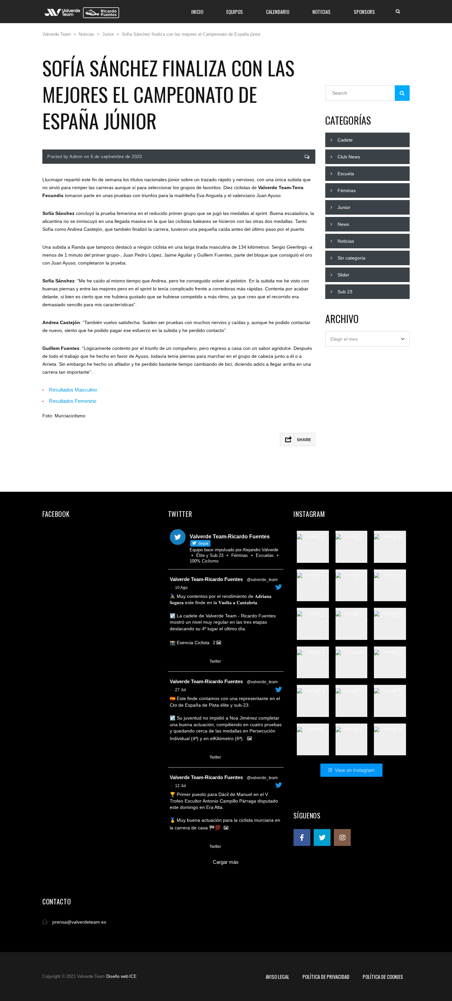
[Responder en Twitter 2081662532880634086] (174, 757)
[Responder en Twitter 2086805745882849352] (174, 661)
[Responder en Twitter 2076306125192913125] (174, 847)
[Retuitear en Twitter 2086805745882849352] (186, 661)
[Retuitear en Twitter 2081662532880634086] (186, 757)
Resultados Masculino (73, 390)
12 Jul (180, 785)
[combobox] (367, 339)
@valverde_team (262, 579)
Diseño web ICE (121, 976)
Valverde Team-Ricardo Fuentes (206, 579)
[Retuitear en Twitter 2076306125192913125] (186, 847)
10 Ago (181, 587)
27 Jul (180, 690)
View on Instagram (355, 770)
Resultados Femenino (72, 401)
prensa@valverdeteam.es (79, 922)
